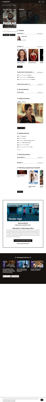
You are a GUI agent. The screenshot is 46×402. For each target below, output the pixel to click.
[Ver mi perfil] (43, 2)
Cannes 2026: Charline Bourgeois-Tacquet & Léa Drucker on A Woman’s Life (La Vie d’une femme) (9, 270)
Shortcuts (33, 79)
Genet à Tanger (32, 186)
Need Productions (31, 77)
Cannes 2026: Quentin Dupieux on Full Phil (36, 269)
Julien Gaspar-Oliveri (28, 228)
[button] (41, 106)
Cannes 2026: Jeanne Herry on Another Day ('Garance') (22, 270)
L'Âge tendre (16, 228)
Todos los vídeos (15, 276)
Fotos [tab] (19, 101)
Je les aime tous (21, 175)
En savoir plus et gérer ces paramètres (9, 401)
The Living (29, 13)
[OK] (42, 399)
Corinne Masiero (21, 62)
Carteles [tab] (23, 101)
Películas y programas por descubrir (10, 31)
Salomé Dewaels (32, 62)
